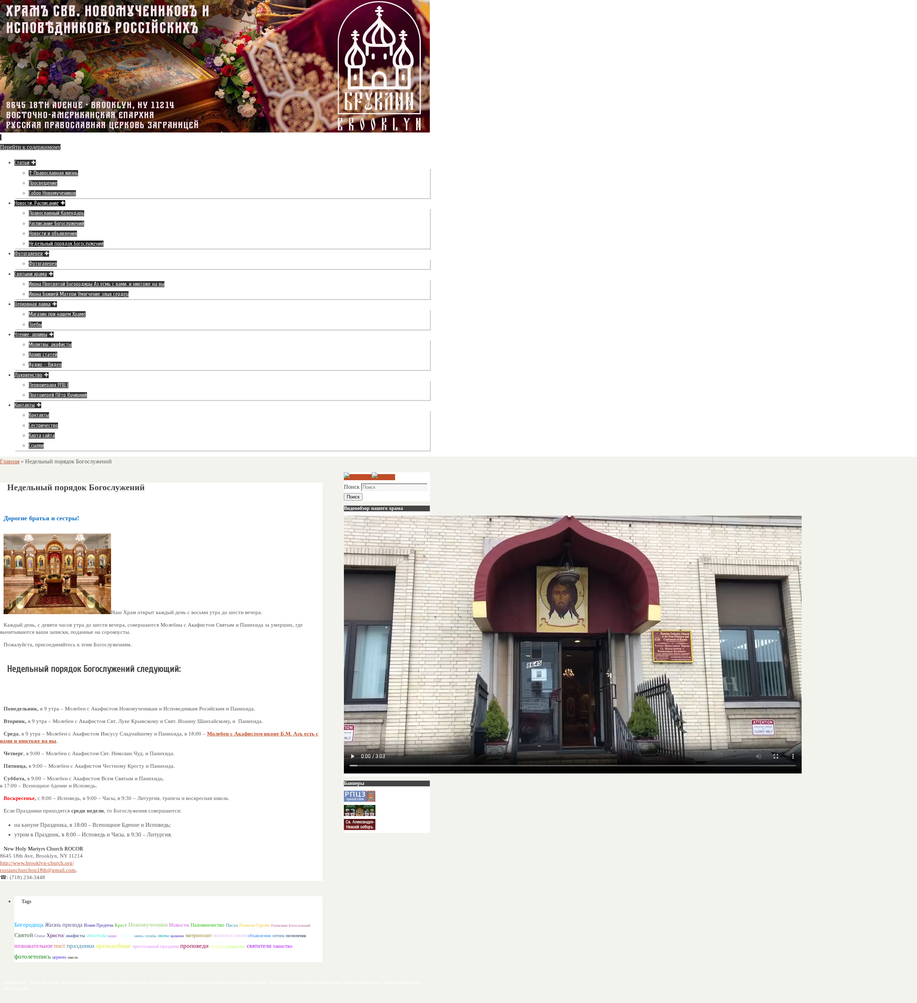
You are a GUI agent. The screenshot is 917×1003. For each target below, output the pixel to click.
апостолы (97, 935)
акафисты (75, 935)
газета (125, 935)
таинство (282, 946)
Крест (121, 925)
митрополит (199, 935)
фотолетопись (32, 956)
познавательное (33, 946)
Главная (9, 461)
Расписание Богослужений (290, 925)
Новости (179, 925)
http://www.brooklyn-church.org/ (37, 863)
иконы (163, 936)
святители (259, 946)
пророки (217, 946)
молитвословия (229, 935)
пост (59, 946)
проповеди (194, 945)
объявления (259, 935)
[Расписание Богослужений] (383, 477)
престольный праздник (156, 946)
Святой (23, 935)
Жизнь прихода (63, 925)
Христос (55, 935)
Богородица (28, 925)
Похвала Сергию (254, 925)
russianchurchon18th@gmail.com (38, 870)
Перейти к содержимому (30, 147)
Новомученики (148, 924)
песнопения (296, 936)
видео (112, 936)
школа (73, 957)
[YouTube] (358, 477)
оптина (278, 936)
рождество (235, 946)
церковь (59, 957)
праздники (80, 945)
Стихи (39, 936)
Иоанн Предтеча (98, 925)
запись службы (145, 936)
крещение (177, 936)
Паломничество (207, 925)
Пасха (232, 925)
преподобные (113, 945)
